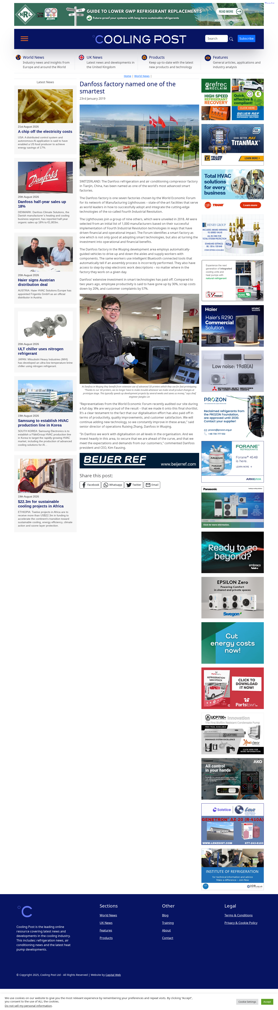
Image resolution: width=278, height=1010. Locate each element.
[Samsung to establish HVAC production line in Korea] (45, 396)
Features (220, 57)
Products (157, 57)
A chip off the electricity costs (45, 131)
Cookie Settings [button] (247, 1001)
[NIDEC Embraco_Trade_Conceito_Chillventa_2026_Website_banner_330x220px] (232, 552)
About (166, 930)
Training (168, 923)
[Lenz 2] (232, 824)
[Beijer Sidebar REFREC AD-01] (232, 99)
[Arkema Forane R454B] (232, 462)
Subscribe (246, 38)
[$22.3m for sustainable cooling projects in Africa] (45, 476)
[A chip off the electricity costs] (45, 106)
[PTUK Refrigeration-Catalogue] (232, 688)
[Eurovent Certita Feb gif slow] (232, 643)
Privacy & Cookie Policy (240, 923)
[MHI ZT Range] (232, 371)
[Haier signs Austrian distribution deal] (45, 254)
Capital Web (113, 975)
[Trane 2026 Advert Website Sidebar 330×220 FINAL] (232, 190)
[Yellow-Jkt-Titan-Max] (232, 145)
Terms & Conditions (238, 915)
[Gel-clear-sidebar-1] (232, 733)
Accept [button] (267, 1001)
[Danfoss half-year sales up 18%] (45, 177)
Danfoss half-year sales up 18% (42, 204)
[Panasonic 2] (232, 507)
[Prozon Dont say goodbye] (232, 416)
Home (127, 76)
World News (33, 57)
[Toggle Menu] (24, 38)
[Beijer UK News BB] (139, 460)
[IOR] (232, 869)
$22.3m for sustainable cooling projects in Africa (41, 504)
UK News (95, 57)
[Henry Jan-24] (232, 235)
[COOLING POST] (232, 779)
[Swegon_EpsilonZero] (232, 598)
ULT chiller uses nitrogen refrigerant (40, 351)
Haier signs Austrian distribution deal (36, 282)
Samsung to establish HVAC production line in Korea (43, 423)
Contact (167, 938)
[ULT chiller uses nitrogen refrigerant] (45, 325)
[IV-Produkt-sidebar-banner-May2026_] (232, 281)
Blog (165, 915)
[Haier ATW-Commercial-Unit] (232, 326)
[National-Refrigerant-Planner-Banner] (139, 14)
